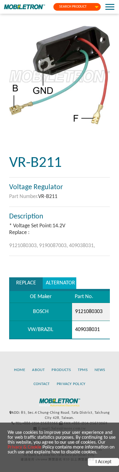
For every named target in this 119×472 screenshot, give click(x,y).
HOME (19, 370)
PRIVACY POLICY (71, 384)
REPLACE (26, 283)
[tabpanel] (59, 76)
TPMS (83, 370)
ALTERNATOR (60, 283)
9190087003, (54, 246)
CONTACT (42, 384)
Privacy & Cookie (24, 447)
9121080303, (24, 246)
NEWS (100, 370)
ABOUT (38, 370)
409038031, (82, 246)
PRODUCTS (61, 370)
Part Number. (23, 197)
